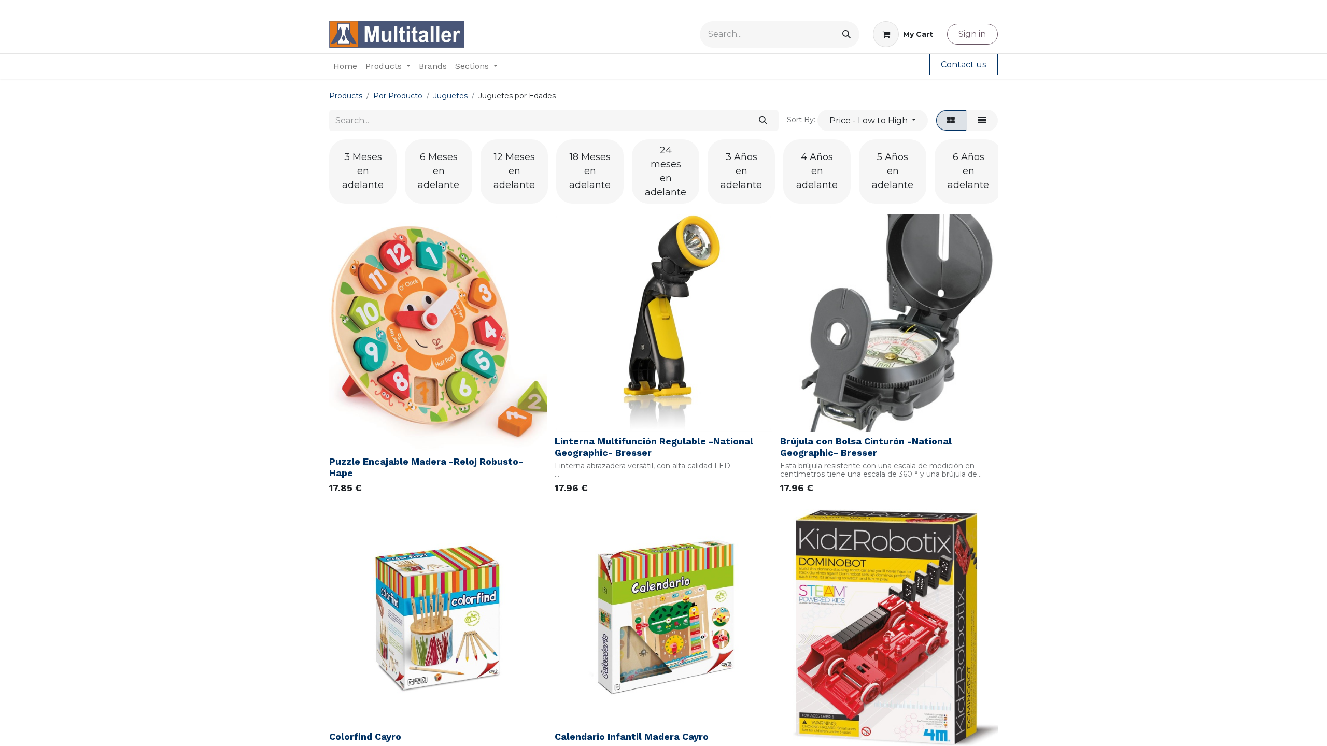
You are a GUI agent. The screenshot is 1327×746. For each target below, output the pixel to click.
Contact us (963, 64)
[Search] (846, 34)
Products (345, 96)
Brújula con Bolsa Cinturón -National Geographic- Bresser (866, 447)
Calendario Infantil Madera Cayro (632, 736)
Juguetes (450, 96)
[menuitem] (345, 66)
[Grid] (951, 120)
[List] (982, 120)
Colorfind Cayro (365, 736)
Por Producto (397, 96)
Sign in (972, 34)
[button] (872, 120)
